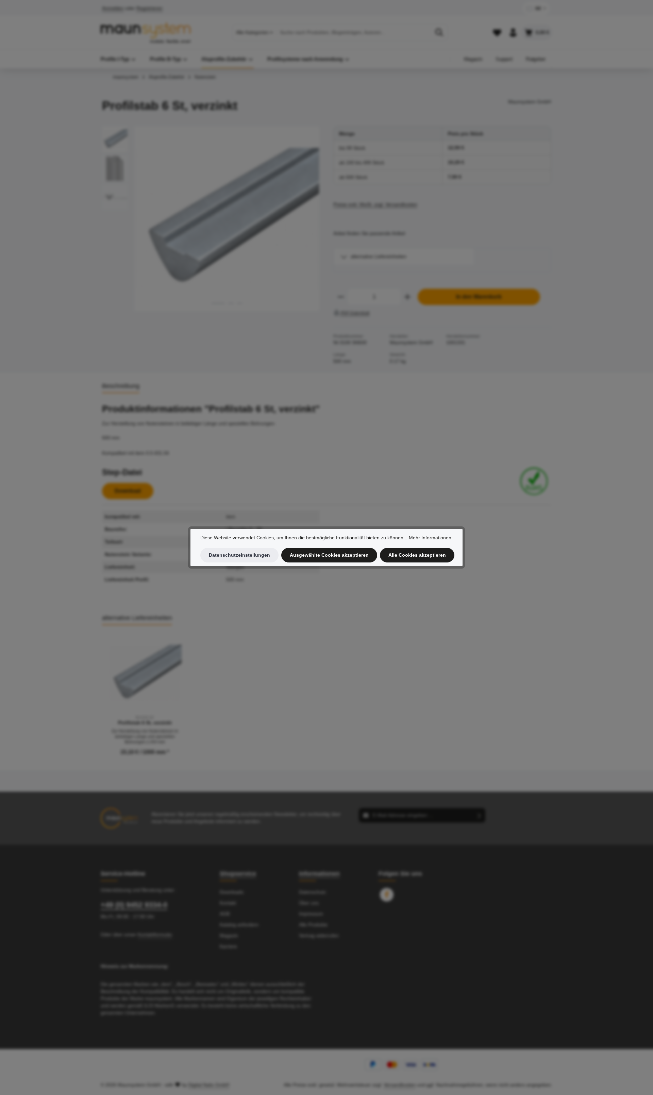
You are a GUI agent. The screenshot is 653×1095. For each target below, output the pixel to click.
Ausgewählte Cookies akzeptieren (329, 555)
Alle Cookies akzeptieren (417, 555)
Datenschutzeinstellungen (239, 555)
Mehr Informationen (430, 537)
